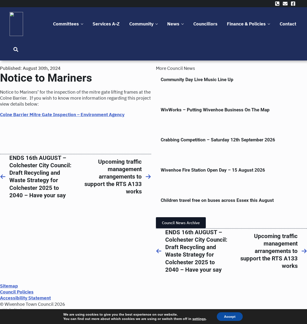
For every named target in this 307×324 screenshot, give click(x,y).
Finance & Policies (246, 24)
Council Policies (17, 292)
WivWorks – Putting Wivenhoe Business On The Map (215, 110)
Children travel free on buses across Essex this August (217, 200)
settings (199, 319)
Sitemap (9, 286)
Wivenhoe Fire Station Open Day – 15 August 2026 (213, 170)
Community (141, 24)
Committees (66, 24)
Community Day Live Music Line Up (197, 79)
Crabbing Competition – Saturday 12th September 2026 (218, 140)
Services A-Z (106, 24)
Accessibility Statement (25, 298)
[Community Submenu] (157, 24)
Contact (288, 24)
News (173, 24)
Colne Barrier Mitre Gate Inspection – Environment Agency (62, 114)
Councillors (205, 24)
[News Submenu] (183, 24)
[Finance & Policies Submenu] (270, 24)
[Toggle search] (16, 49)
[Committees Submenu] (83, 24)
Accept (230, 316)
